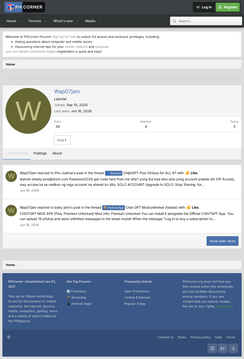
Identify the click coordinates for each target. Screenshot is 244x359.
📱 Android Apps (79, 303)
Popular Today (134, 303)
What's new (63, 21)
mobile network (76, 47)
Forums (35, 21)
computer (102, 47)
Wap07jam (28, 173)
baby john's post (68, 207)
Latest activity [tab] (16, 153)
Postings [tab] (40, 153)
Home (11, 21)
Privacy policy (201, 337)
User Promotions (136, 291)
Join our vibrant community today (30, 51)
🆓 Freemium (76, 291)
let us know (224, 306)
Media (90, 21)
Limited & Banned (137, 297)
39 (58, 126)
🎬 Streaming (76, 297)
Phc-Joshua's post (69, 173)
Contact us (166, 337)
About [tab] (57, 153)
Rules (182, 337)
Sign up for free (64, 37)
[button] (20, 21)
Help (218, 337)
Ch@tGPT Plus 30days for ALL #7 (141, 173)
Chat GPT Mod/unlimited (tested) (140, 207)
